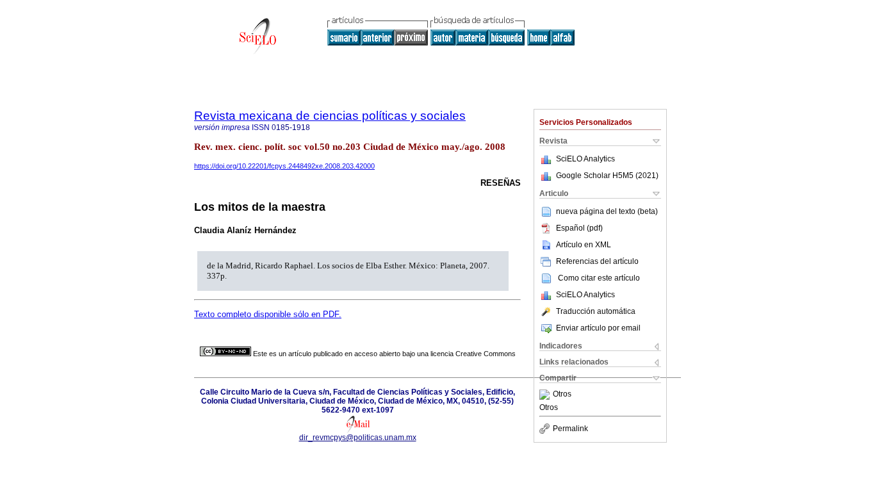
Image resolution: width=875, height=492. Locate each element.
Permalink (570, 428)
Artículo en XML (583, 244)
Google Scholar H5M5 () (607, 175)
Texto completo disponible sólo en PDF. (267, 314)
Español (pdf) (579, 228)
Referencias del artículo (597, 261)
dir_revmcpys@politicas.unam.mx (357, 437)
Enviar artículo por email (598, 328)
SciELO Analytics (585, 158)
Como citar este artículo (599, 278)
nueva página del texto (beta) (607, 211)
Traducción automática (595, 311)
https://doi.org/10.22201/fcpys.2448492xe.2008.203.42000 (284, 166)
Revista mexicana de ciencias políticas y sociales (330, 115)
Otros (562, 394)
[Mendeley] (546, 394)
